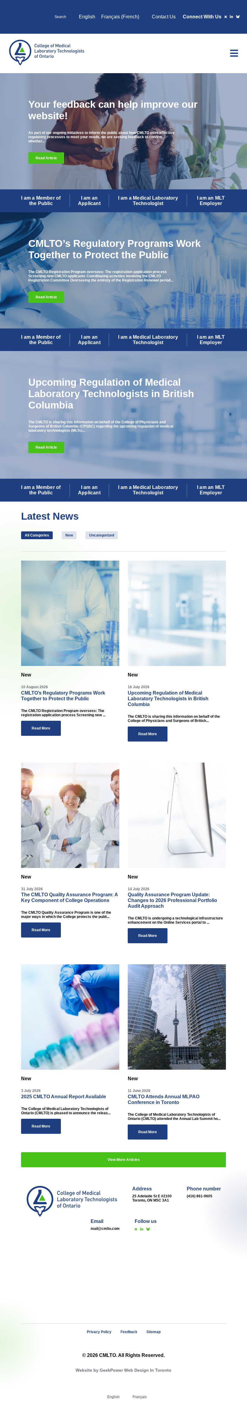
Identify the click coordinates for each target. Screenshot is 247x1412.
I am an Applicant (89, 200)
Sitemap (153, 1332)
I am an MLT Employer (211, 200)
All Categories (37, 535)
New (69, 535)
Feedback (128, 1332)
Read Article (46, 158)
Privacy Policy (99, 1332)
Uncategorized (101, 535)
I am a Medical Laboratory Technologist (148, 200)
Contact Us (164, 16)
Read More (41, 728)
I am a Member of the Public (41, 200)
